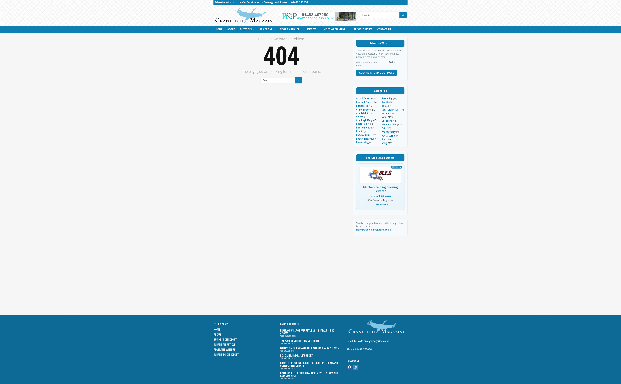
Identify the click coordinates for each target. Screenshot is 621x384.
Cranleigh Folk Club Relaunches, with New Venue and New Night (309, 374)
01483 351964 (380, 204)
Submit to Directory (226, 354)
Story (384, 143)
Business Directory (225, 339)
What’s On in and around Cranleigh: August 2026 (309, 348)
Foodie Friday (363, 138)
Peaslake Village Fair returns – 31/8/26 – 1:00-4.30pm (307, 332)
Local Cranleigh (389, 109)
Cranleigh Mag (364, 120)
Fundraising (362, 142)
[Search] (403, 15)
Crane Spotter (364, 109)
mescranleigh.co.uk (380, 196)
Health (385, 102)
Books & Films (363, 102)
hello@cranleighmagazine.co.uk (373, 229)
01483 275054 (299, 2)
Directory (246, 29)
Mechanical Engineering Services (380, 189)
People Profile (389, 124)
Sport (384, 139)
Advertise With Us (224, 2)
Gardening (386, 98)
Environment (363, 127)
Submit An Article (224, 344)
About (231, 29)
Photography (388, 132)
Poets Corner (388, 135)
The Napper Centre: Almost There (299, 341)
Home (219, 29)
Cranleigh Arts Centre (364, 115)
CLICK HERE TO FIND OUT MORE (376, 72)
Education (361, 124)
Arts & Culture (364, 98)
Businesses (362, 106)
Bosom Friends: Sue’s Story (296, 355)
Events (359, 131)
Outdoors (386, 121)
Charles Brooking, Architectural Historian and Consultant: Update (309, 364)
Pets (383, 128)
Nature (385, 113)
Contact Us (384, 29)
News (384, 117)
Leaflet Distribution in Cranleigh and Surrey (263, 2)
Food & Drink (363, 135)
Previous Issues (363, 29)
